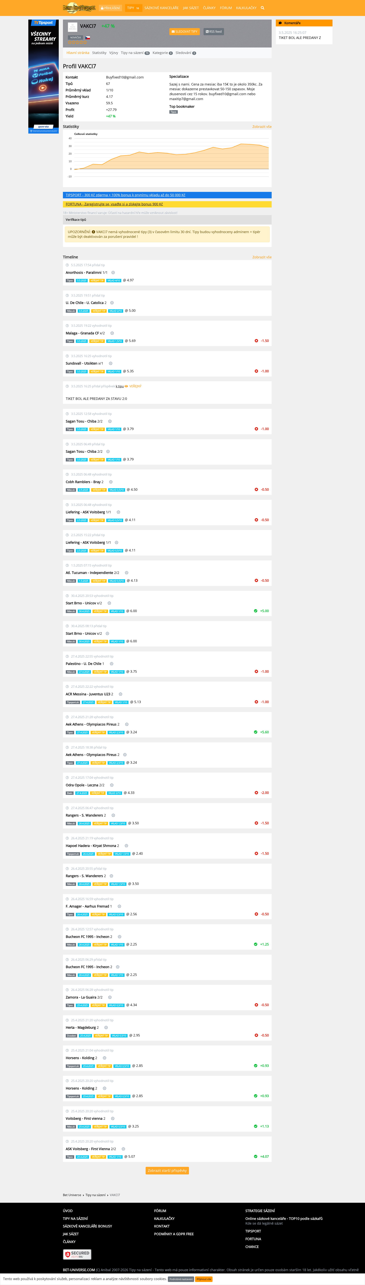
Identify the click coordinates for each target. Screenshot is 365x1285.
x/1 (85, 363)
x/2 (86, 333)
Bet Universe (72, 1195)
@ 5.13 (135, 701)
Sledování (185, 52)
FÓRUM (226, 8)
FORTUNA (253, 1239)
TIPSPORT (253, 1231)
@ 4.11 (130, 519)
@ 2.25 (131, 944)
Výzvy (113, 52)
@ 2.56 (131, 914)
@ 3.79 (128, 428)
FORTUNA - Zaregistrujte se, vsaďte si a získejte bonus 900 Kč (114, 204)
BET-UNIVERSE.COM (79, 1270)
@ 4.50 (132, 489)
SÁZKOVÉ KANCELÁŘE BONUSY (87, 1226)
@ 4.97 (128, 280)
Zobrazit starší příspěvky (167, 1170)
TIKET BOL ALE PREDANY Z (300, 37)
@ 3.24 (131, 732)
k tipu (120, 386)
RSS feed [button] (215, 31)
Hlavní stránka (78, 52)
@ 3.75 (131, 671)
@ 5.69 (130, 340)
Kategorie (162, 52)
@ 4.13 (132, 580)
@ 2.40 (137, 853)
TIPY (133, 8)
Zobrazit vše (262, 126)
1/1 (87, 272)
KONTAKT (162, 1226)
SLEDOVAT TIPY (186, 31)
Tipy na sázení (134, 52)
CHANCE (252, 1246)
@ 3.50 (133, 823)
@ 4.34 (131, 1005)
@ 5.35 (128, 371)
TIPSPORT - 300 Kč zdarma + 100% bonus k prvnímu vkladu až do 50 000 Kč (125, 195)
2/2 (84, 421)
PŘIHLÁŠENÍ (111, 8)
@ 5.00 (130, 310)
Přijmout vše (204, 1279)
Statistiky (99, 52)
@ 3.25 (133, 1126)
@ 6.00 (131, 610)
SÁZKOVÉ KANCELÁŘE (161, 8)
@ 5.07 (129, 1156)
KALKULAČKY (246, 8)
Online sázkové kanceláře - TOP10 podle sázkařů (284, 1218)
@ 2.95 (134, 1035)
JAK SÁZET (191, 8)
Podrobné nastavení (181, 1279)
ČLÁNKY (209, 8)
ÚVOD (68, 1210)
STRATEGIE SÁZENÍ (260, 1210)
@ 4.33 (129, 792)
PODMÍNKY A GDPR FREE (174, 1234)
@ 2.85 (137, 1065)
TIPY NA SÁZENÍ (75, 1218)
